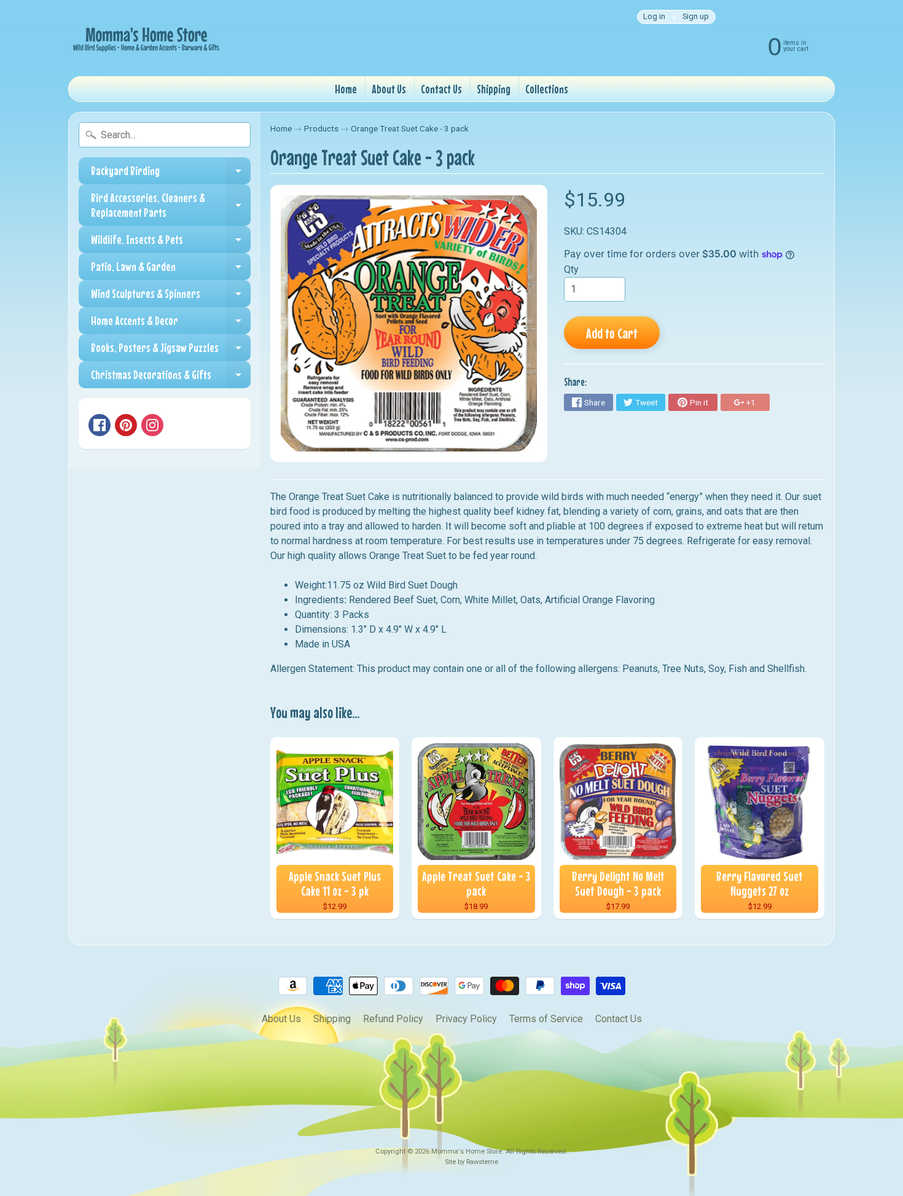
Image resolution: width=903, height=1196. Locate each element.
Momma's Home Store (466, 1151)
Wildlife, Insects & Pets (171, 242)
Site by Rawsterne (471, 1162)
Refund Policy (393, 1019)
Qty (571, 269)
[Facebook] (99, 425)
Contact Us (441, 89)
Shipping (493, 89)
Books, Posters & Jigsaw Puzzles (171, 350)
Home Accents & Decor (171, 323)
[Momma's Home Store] (145, 38)
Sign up (695, 17)
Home (346, 89)
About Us (389, 89)
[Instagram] (152, 425)
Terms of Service (546, 1019)
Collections (546, 89)
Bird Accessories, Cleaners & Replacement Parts (171, 205)
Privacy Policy (466, 1019)
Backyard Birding (171, 173)
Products (321, 128)
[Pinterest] (126, 425)
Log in (654, 17)
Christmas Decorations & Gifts (171, 377)
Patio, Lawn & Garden (171, 269)
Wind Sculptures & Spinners (171, 296)
